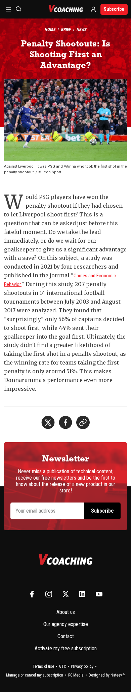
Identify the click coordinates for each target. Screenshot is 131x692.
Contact (65, 636)
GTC (62, 666)
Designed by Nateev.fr (107, 675)
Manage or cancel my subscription (34, 675)
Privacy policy (82, 666)
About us (65, 612)
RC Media (76, 675)
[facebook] (65, 422)
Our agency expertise (65, 624)
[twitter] (48, 422)
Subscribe (114, 9)
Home (50, 29)
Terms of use (43, 666)
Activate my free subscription (66, 648)
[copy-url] (83, 422)
